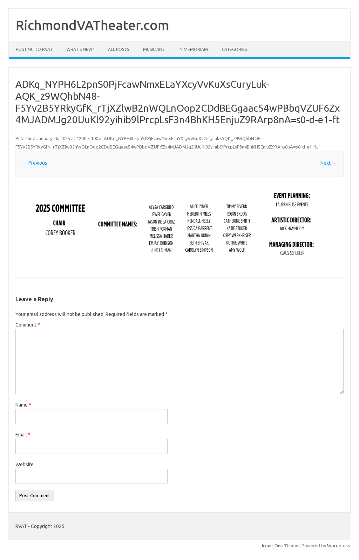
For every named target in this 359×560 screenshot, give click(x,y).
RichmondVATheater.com (92, 25)
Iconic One (272, 545)
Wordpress (338, 545)
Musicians (153, 49)
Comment (27, 325)
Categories (234, 49)
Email (23, 434)
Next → (328, 163)
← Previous (34, 163)
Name (23, 405)
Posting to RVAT (34, 49)
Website (24, 464)
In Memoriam (193, 49)
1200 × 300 (87, 138)
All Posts (118, 49)
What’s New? (80, 49)
